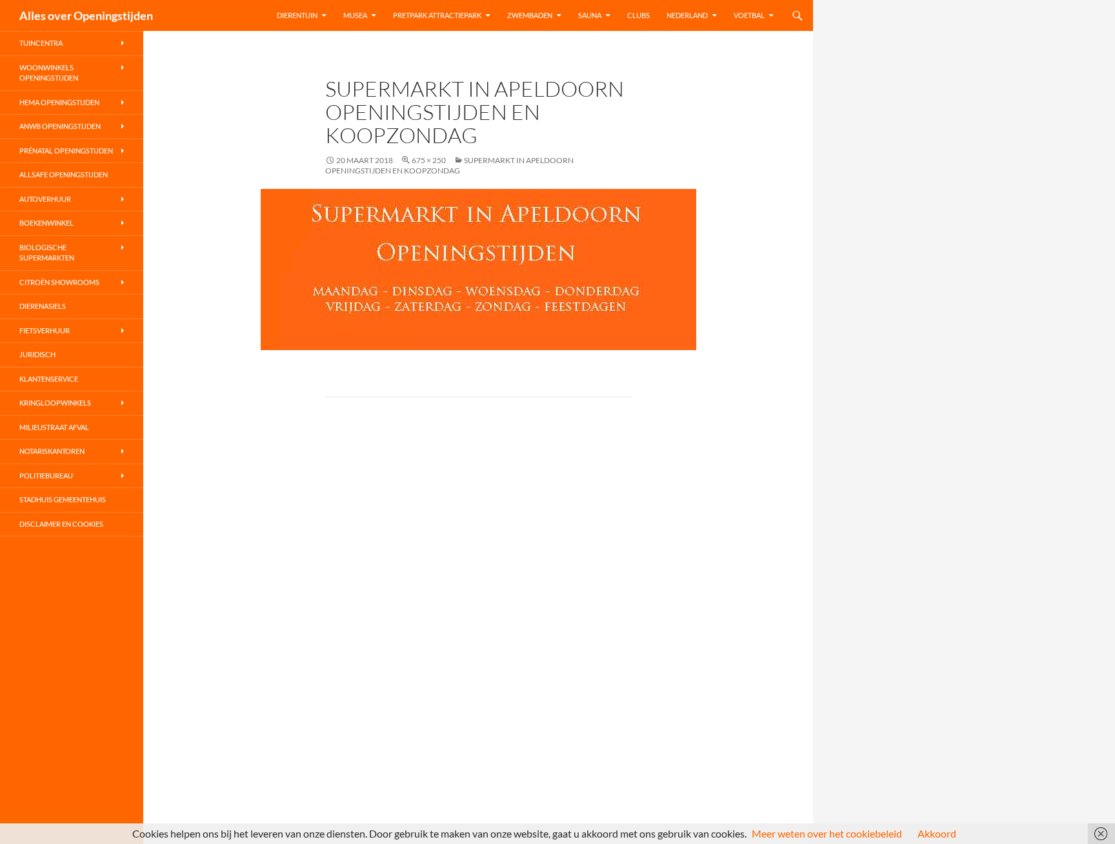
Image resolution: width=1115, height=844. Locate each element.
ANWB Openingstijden (60, 126)
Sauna (589, 15)
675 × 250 (429, 160)
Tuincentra (41, 43)
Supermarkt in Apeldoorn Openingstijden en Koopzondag (449, 165)
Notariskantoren (52, 451)
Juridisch (37, 354)
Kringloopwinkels (55, 402)
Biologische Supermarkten (46, 252)
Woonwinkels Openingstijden (48, 73)
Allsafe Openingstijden (63, 174)
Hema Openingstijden (59, 102)
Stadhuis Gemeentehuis (62, 499)
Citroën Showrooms (59, 282)
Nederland (687, 15)
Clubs (638, 15)
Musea (355, 15)
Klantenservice (48, 379)
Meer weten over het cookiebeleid (827, 833)
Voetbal (749, 15)
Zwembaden (529, 15)
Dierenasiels (42, 306)
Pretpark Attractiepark (437, 15)
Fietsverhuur (44, 330)
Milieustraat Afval (54, 427)
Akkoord (937, 833)
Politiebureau (46, 475)
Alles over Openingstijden (86, 15)
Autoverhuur (45, 199)
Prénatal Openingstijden (66, 150)
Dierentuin (297, 15)
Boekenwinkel (46, 223)
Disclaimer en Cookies (61, 524)
